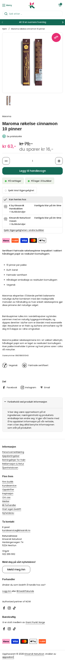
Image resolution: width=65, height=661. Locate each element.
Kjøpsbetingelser (11, 455)
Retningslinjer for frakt (13, 459)
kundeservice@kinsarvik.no (16, 530)
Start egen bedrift (11, 509)
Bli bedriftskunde (25, 591)
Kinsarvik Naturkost (34, 653)
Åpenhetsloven (10, 467)
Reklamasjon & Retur (13, 463)
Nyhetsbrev (8, 513)
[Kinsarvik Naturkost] (31, 5)
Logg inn (7, 591)
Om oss (6, 497)
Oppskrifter (8, 489)
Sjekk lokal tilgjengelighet (21, 190)
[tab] (17, 211)
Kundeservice (9, 485)
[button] (60, 5)
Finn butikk (7, 481)
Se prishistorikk (14, 136)
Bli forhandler (9, 505)
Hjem (4, 29)
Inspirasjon (7, 493)
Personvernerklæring (13, 452)
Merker (5, 501)
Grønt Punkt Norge (35, 622)
